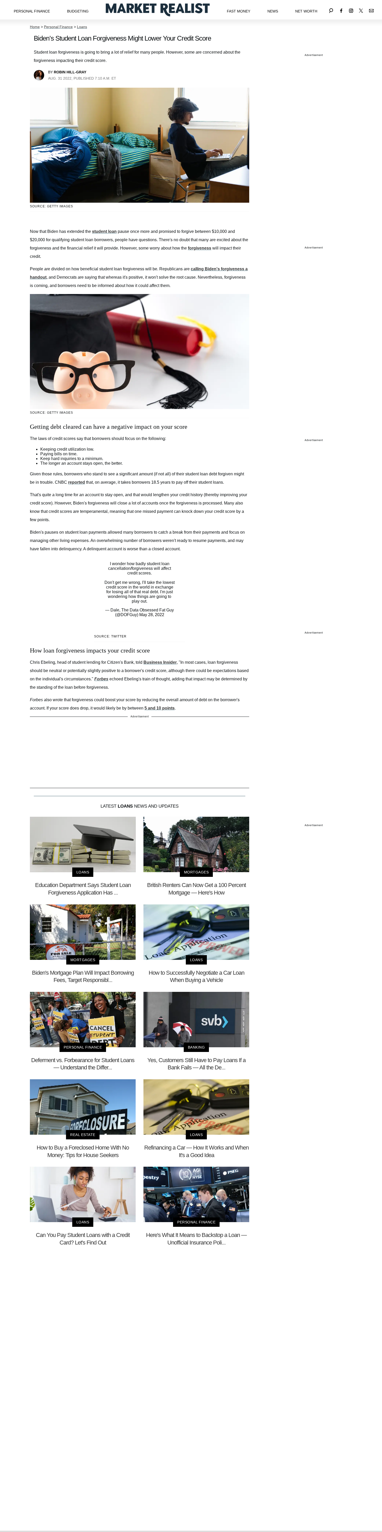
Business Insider (160, 662)
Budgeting (78, 11)
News (272, 11)
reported (76, 482)
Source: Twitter (110, 636)
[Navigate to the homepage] (158, 9)
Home (35, 27)
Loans (82, 27)
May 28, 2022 (151, 614)
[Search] (331, 9)
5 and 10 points (159, 708)
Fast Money (238, 11)
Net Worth (306, 11)
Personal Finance (32, 11)
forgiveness (199, 248)
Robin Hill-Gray (70, 72)
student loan (104, 231)
